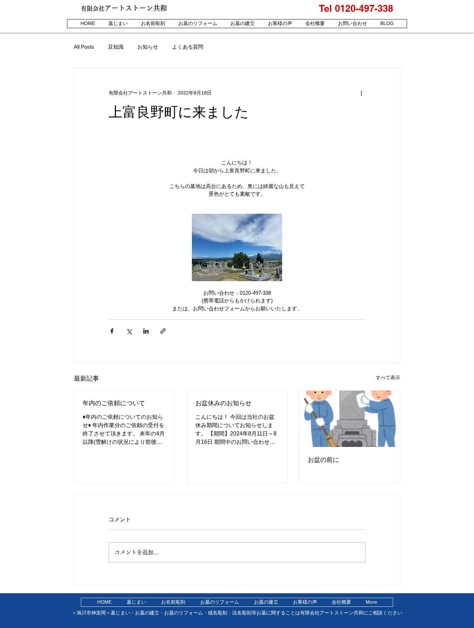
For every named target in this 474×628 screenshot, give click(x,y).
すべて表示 (388, 377)
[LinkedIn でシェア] (146, 331)
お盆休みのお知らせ (223, 403)
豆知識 (116, 47)
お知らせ (147, 47)
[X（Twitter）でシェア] (129, 331)
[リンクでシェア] (163, 331)
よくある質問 (187, 47)
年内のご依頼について (114, 403)
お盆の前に (323, 459)
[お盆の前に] (349, 419)
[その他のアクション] (361, 93)
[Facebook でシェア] (112, 331)
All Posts (84, 47)
